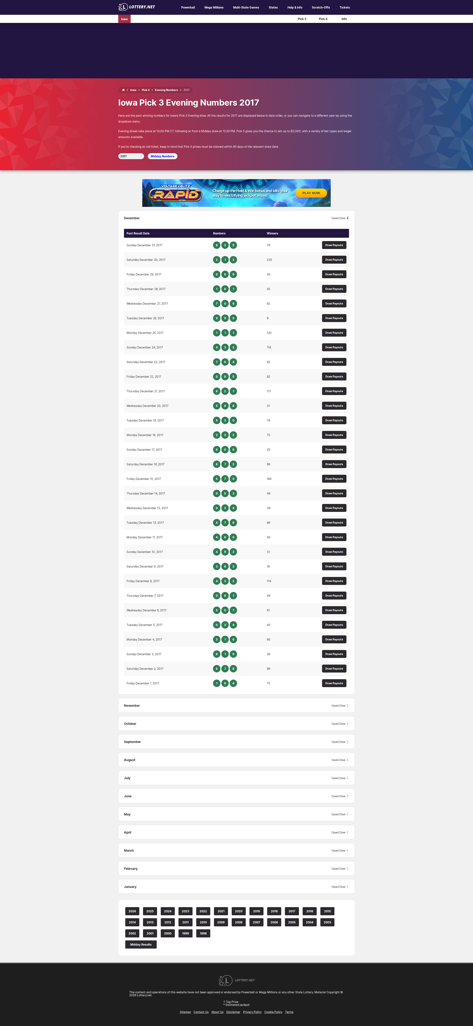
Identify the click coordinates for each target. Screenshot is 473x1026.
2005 (292, 922)
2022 (203, 911)
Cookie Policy (273, 1012)
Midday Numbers (162, 156)
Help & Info (294, 7)
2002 (132, 933)
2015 (327, 911)
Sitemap (185, 1012)
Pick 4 (323, 19)
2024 (167, 911)
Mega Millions (214, 7)
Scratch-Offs (321, 7)
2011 (185, 922)
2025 (150, 911)
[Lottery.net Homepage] (123, 90)
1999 (185, 933)
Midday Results (141, 944)
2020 (238, 911)
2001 (150, 933)
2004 (309, 922)
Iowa (124, 19)
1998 (203, 933)
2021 (221, 911)
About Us (217, 1012)
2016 (309, 911)
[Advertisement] (236, 51)
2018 (274, 911)
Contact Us (201, 1012)
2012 (167, 922)
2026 (132, 911)
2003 (327, 922)
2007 (256, 922)
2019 (256, 911)
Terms (289, 1012)
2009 (221, 922)
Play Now (311, 193)
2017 (292, 911)
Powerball (188, 7)
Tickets (345, 7)
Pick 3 (302, 19)
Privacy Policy (252, 1012)
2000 (167, 933)
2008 (238, 922)
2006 (274, 922)
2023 (185, 911)
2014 (132, 922)
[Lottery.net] (136, 10)
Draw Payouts (334, 245)
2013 (150, 922)
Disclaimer (233, 1012)
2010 (203, 922)
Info (344, 19)
